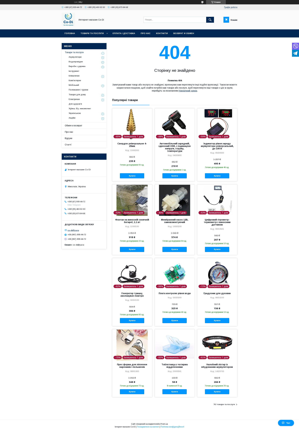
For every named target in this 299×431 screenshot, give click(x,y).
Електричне (74, 99)
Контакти (162, 33)
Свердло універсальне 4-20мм (132, 144)
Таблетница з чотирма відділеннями (175, 365)
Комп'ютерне (75, 80)
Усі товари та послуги (224, 404)
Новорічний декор (188, 90)
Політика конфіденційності (172, 427)
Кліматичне (74, 76)
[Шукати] (210, 20)
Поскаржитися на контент (148, 427)
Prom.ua (164, 424)
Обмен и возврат (73, 125)
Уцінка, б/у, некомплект (80, 108)
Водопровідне (76, 61)
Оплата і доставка (123, 33)
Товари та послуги (92, 33)
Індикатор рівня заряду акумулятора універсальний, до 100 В (217, 146)
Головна (69, 33)
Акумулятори (75, 57)
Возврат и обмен (183, 33)
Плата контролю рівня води (175, 293)
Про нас (145, 33)
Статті (68, 144)
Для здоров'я (75, 104)
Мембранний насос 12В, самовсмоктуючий (174, 220)
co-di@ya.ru (73, 230)
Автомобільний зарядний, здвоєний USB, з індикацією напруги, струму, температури (175, 147)
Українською (75, 113)
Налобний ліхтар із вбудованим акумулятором (217, 365)
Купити (132, 176)
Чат (288, 423)
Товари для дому (77, 94)
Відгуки (68, 138)
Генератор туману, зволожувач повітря (132, 294)
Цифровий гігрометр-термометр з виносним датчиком (217, 222)
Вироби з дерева (77, 66)
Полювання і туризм (78, 90)
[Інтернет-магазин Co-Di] (68, 25)
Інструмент (74, 71)
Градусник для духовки (217, 293)
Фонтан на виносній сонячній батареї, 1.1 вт (132, 220)
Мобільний (74, 85)
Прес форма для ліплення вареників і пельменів (132, 365)
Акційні (72, 118)
